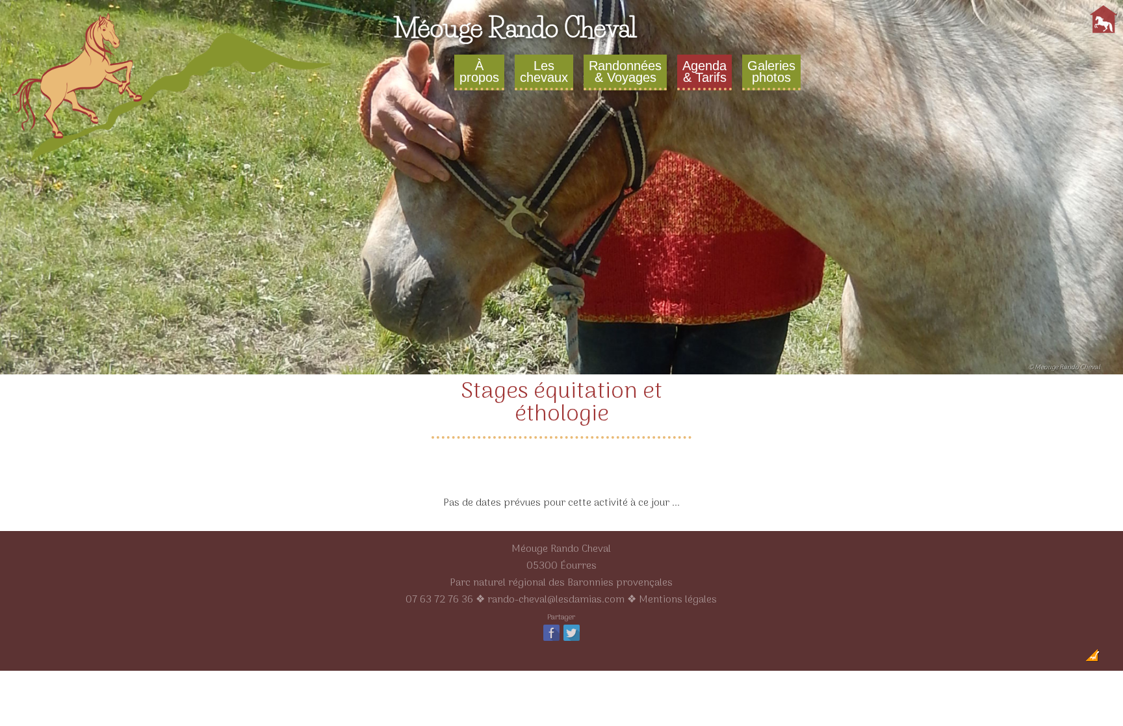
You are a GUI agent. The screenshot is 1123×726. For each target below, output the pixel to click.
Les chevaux (544, 71)
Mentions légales (678, 599)
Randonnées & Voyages (625, 71)
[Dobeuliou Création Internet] (1092, 659)
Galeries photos (771, 71)
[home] (1103, 33)
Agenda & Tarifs (704, 71)
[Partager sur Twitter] (571, 640)
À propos (479, 71)
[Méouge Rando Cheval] (173, 165)
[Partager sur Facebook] (551, 640)
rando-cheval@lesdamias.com (556, 599)
